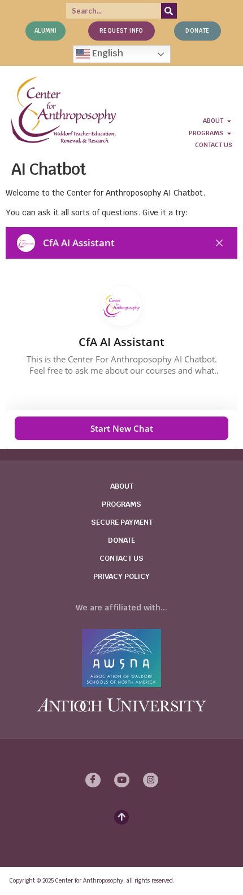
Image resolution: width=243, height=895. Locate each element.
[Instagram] (150, 780)
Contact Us (121, 558)
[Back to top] (121, 817)
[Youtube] (121, 780)
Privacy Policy (121, 576)
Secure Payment (122, 522)
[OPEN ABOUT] (229, 121)
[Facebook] (93, 780)
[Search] (169, 11)
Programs (121, 504)
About (121, 486)
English (106, 53)
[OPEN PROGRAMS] (229, 133)
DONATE (121, 540)
